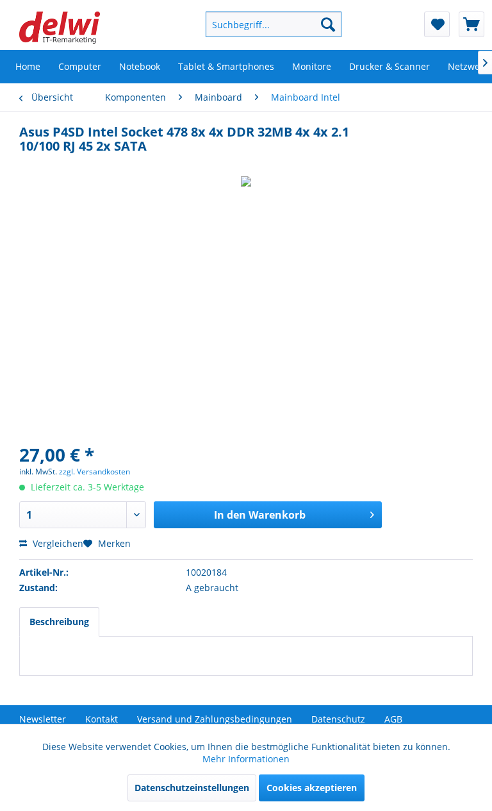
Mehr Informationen (246, 759)
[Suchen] (328, 24)
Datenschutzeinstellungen (192, 788)
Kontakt (101, 719)
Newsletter (42, 719)
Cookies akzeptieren (311, 788)
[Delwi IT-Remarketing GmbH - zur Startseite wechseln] (59, 28)
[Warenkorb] (471, 24)
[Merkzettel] (437, 24)
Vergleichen (56, 543)
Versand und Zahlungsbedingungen (214, 719)
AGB (393, 719)
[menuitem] (262, 24)
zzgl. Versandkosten (94, 471)
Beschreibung (59, 621)
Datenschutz (338, 719)
